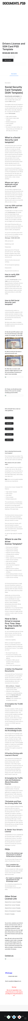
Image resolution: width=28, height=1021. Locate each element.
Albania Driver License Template (12, 902)
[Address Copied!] (19, 1017)
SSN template (12, 113)
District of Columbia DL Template (13, 911)
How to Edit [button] (9, 417)
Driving (11, 803)
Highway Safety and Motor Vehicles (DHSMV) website (13, 696)
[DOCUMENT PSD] (14, 3)
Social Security (13, 279)
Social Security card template (12, 139)
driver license (8, 542)
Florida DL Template (10, 914)
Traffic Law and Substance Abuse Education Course (14, 781)
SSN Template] (14, 92)
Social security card (11, 687)
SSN (10, 101)
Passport (18, 686)
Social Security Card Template (13, 88)
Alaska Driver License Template (12, 905)
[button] (25, 3)
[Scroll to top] (25, 1018)
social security (11, 212)
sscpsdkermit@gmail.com (14, 981)
